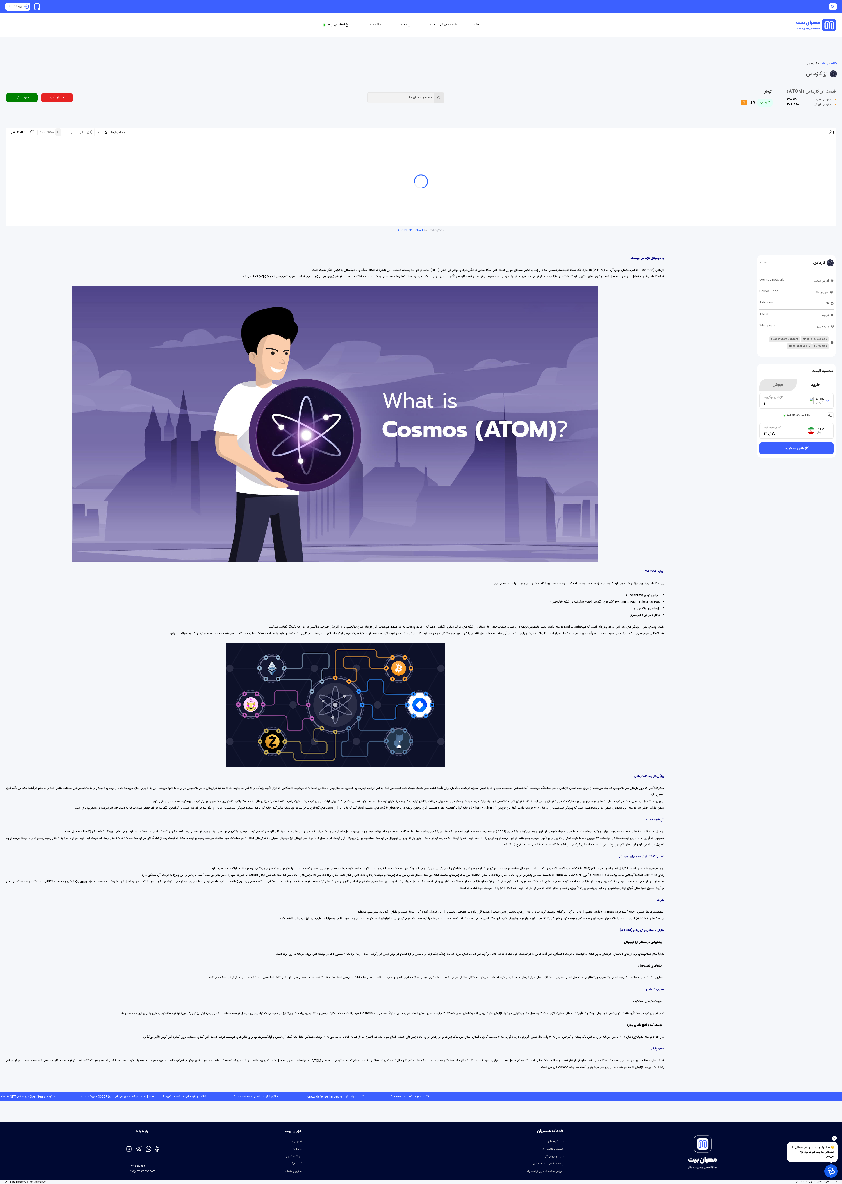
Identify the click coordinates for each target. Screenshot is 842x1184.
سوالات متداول (294, 1156)
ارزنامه (407, 25)
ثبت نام (11, 6)
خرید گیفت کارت (554, 1141)
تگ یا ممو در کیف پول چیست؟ (56, 1096)
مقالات (377, 25)
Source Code (768, 291)
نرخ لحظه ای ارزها (339, 25)
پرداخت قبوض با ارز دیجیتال (548, 1164)
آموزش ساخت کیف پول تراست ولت (544, 1171)
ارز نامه (824, 63)
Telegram (766, 302)
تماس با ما (296, 1141)
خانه (476, 25)
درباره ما (297, 1149)
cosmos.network (771, 279)
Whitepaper (767, 325)
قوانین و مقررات (293, 1171)
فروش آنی (57, 97)
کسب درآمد (295, 1164)
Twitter (764, 314)
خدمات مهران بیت (445, 25)
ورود (20, 6)
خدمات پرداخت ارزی (552, 1149)
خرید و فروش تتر (554, 1156)
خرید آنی (22, 97)
